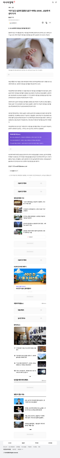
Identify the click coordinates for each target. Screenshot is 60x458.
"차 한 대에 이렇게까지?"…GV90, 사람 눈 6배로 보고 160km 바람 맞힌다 (25, 140)
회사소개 (5, 447)
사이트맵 (50, 443)
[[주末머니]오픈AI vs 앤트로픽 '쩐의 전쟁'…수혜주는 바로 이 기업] (18, 227)
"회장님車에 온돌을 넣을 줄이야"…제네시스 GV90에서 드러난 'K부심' (35, 417)
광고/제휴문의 (12, 447)
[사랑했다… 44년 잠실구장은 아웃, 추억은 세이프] (19, 427)
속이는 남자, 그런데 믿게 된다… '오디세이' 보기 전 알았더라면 (35, 409)
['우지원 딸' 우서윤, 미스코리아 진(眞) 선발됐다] (42, 351)
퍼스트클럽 (23, 447)
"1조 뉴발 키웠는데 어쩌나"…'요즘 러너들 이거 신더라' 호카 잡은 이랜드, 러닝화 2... (27, 143)
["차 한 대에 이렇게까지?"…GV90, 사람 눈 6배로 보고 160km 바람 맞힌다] (42, 366)
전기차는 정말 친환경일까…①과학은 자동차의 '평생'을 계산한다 (34, 217)
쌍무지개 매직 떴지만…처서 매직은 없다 (35, 401)
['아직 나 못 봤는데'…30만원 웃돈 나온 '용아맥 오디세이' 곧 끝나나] (42, 374)
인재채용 (18, 447)
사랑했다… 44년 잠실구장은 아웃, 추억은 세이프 (35, 424)
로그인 (9, 443)
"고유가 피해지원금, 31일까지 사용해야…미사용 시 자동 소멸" (34, 202)
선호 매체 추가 (13, 23)
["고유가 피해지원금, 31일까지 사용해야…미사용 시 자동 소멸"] (18, 205)
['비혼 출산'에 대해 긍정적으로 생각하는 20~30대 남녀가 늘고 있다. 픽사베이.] (30, 53)
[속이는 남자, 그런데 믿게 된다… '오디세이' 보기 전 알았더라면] (19, 411)
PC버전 (36, 443)
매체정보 (19, 449)
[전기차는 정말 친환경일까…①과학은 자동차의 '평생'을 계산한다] (18, 219)
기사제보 (35, 447)
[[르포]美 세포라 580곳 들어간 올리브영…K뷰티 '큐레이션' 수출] (18, 234)
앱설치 (23, 443)
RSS (39, 447)
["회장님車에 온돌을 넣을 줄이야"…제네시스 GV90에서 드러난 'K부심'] (19, 419)
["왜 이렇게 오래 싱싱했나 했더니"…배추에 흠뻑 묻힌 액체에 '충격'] (42, 359)
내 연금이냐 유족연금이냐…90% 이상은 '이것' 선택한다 (34, 210)
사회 (9, 7)
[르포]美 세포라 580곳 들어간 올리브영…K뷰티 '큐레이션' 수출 (34, 231)
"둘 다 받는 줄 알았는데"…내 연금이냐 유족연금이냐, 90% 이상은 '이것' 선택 (25, 137)
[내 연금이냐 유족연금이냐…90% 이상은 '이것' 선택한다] (18, 212)
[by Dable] (43, 380)
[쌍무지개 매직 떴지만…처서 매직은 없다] (19, 404)
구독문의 (29, 447)
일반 (13, 7)
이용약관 (14, 449)
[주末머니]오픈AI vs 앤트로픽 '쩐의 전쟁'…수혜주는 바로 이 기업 (34, 224)
